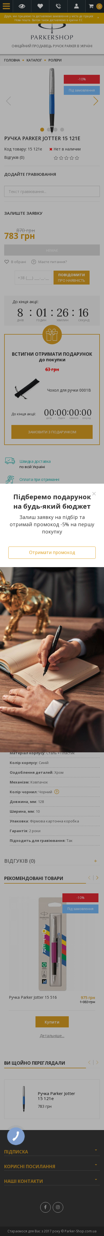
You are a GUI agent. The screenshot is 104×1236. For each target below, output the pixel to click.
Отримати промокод (52, 552)
